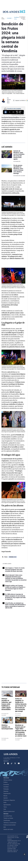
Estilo (5, 802)
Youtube (19, 763)
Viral (5, 809)
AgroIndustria (7, 804)
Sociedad (9, 18)
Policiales (6, 789)
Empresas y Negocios (9, 800)
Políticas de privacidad (9, 825)
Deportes (6, 791)
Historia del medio (8, 829)
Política (5, 782)
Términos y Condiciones (10, 822)
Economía (6, 784)
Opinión (6, 798)
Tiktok (11, 763)
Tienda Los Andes (8, 818)
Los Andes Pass (8, 816)
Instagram (8, 763)
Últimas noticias (8, 780)
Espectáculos (7, 793)
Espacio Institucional (9, 811)
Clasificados (7, 820)
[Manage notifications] (24, 854)
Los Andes (2, 18)
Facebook (4, 763)
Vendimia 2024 (12, 557)
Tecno (5, 807)
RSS (5, 827)
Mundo (5, 795)
